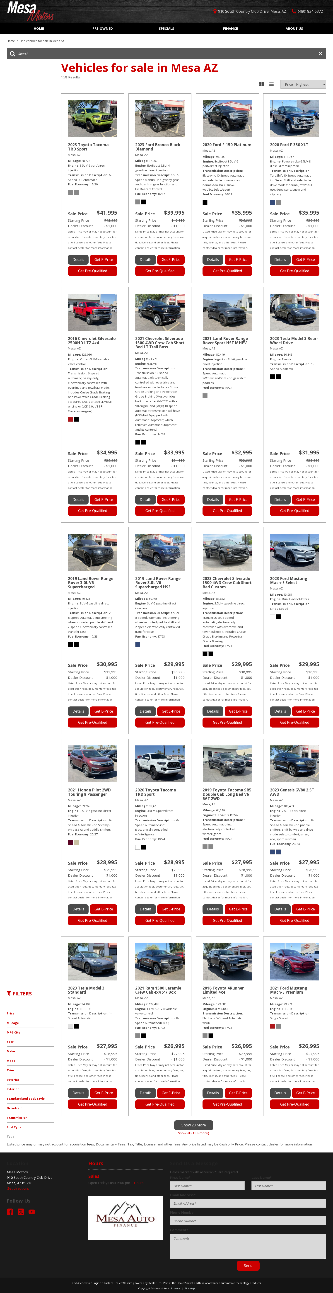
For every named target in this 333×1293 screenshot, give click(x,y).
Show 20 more (193, 1125)
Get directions (18, 1188)
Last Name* (261, 1177)
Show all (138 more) (193, 1133)
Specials (166, 28)
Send (248, 1265)
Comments (179, 1230)
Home (39, 28)
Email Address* (182, 1195)
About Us (294, 28)
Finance (230, 28)
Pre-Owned (102, 28)
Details (78, 259)
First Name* (180, 1177)
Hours (139, 1182)
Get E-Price (103, 259)
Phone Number (182, 1212)
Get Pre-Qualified (92, 270)
